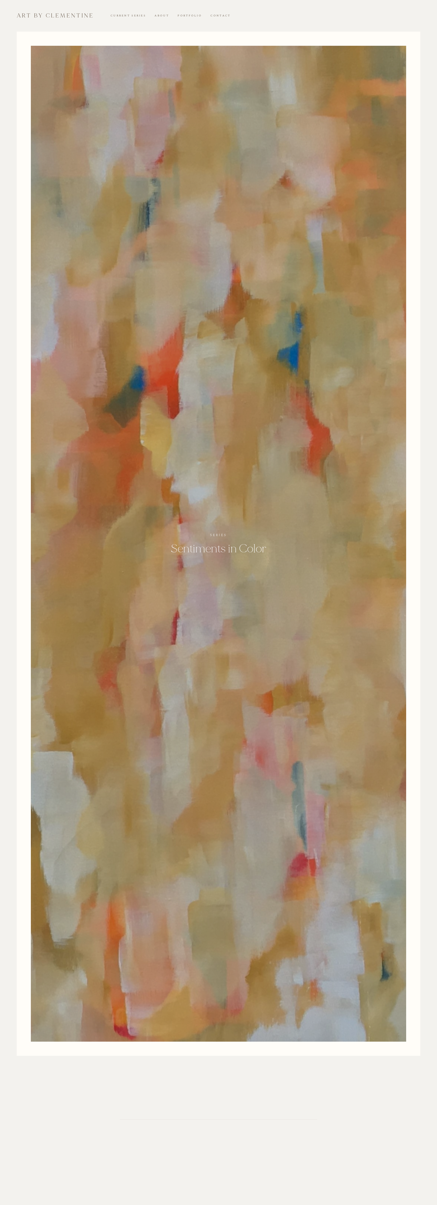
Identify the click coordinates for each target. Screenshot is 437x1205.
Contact (220, 16)
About (162, 16)
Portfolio (190, 16)
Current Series (128, 16)
